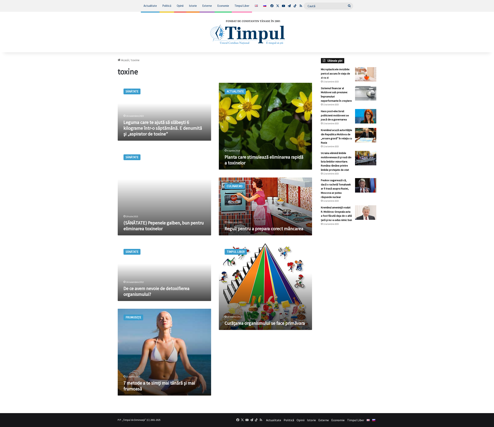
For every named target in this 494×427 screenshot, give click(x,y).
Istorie (193, 6)
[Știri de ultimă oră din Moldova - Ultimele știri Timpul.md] (247, 32)
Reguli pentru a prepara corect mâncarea (264, 229)
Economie (223, 6)
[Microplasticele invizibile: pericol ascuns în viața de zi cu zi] (365, 74)
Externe (207, 6)
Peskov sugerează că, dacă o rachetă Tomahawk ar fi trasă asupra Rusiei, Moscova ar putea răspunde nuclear (336, 188)
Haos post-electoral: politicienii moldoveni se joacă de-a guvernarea (335, 115)
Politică (166, 6)
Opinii (180, 6)
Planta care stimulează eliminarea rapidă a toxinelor (264, 160)
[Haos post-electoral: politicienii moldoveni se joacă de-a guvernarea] (365, 116)
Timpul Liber (241, 6)
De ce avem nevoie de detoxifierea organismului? (156, 291)
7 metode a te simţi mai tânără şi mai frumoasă (159, 386)
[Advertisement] (348, 293)
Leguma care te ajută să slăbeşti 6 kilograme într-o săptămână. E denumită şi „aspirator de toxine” (163, 128)
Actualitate (150, 6)
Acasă (125, 60)
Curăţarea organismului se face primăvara (265, 323)
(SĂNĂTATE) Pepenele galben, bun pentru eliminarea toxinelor (164, 226)
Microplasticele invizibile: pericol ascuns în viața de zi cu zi (335, 73)
